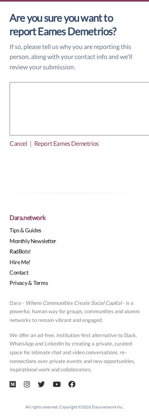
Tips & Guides (25, 230)
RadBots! (20, 251)
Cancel (18, 143)
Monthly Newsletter (33, 240)
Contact (19, 272)
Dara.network (27, 217)
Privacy (18, 282)
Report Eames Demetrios (66, 143)
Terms (40, 282)
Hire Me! (20, 262)
